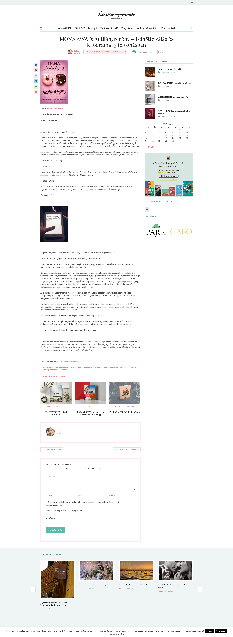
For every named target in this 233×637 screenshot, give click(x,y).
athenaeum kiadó (102, 367)
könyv (112, 367)
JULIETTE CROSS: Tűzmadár (170, 69)
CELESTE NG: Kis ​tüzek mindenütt (56, 413)
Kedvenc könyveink (146, 28)
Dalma (76, 51)
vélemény (64, 370)
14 (153, 135)
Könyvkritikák (168, 28)
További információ (116, 634)
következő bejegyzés (125, 450)
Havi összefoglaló (109, 28)
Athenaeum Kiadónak (70, 361)
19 (187, 135)
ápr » (153, 146)
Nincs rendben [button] (220, 631)
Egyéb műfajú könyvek (98, 52)
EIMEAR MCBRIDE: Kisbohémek (124, 412)
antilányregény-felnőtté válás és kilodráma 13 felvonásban (70, 367)
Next (189, 231)
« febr (147, 146)
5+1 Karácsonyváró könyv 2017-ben (94, 585)
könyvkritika (132, 367)
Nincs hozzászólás (144, 52)
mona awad (55, 370)
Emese (117, 406)
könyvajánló (121, 367)
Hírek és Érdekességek (86, 28)
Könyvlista (126, 28)
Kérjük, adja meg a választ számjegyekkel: (64, 510)
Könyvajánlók (64, 28)
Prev (148, 231)
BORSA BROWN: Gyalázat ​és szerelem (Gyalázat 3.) (90, 413)
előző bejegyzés (53, 450)
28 (153, 141)
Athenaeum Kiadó (55, 108)
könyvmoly (44, 370)
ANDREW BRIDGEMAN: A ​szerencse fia (173, 97)
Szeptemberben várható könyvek (133, 585)
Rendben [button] (209, 631)
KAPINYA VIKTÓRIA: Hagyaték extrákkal (174, 83)
